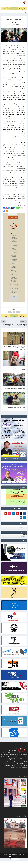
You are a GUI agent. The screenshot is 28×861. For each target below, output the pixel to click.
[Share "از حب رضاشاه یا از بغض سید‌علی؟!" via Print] (8, 312)
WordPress (22, 854)
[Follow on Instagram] (9, 513)
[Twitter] (14, 299)
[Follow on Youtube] (5, 513)
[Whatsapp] (17, 208)
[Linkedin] (14, 208)
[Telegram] (9, 208)
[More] (7, 211)
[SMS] (19, 208)
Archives (25, 526)
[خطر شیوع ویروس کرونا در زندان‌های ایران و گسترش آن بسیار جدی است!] (14, 338)
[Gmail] (22, 208)
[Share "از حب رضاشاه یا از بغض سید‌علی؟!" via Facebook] (19, 312)
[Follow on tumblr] (21, 517)
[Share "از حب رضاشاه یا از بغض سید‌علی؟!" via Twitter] (16, 312)
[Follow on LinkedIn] (13, 513)
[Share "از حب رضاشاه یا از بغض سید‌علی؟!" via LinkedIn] (14, 312)
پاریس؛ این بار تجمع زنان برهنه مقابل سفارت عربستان (14, 368)
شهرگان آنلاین (17, 24)
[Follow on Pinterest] (17, 513)
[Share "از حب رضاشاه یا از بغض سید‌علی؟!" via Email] (11, 312)
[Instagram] (6, 208)
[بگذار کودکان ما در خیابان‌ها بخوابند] (14, 398)
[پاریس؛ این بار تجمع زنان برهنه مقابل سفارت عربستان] (14, 358)
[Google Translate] (4, 211)
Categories (24, 534)
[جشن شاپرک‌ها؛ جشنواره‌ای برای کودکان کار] (14, 379)
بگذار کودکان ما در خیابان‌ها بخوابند (16, 407)
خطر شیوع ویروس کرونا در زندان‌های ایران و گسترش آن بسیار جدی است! (14, 347)
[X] (11, 208)
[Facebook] (4, 208)
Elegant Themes (12, 854)
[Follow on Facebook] (24, 513)
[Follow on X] (21, 513)
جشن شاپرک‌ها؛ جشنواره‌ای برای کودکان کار (15, 388)
